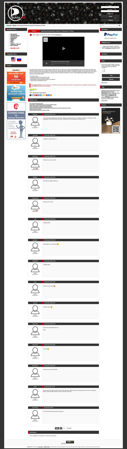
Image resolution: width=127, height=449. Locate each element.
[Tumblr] (38, 95)
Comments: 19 (58, 34)
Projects (103, 97)
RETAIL (116, 97)
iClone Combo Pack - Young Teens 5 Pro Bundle (40, 105)
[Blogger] (43, 95)
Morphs (107, 95)
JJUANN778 (35, 261)
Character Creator (110, 91)
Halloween (106, 94)
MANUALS (13, 38)
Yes (104, 70)
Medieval (103, 95)
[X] (30, 95)
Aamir (35, 386)
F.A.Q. (12, 42)
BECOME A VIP (14, 48)
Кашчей (35, 302)
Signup (111, 20)
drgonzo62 (35, 323)
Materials (114, 94)
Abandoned (104, 90)
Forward (69, 428)
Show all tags (104, 100)
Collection (114, 92)
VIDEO (12, 40)
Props (107, 97)
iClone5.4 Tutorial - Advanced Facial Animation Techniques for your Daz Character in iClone (50, 107)
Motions (111, 95)
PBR (115, 95)
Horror (110, 94)
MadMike (35, 177)
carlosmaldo (35, 407)
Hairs (102, 94)
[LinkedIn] (40, 95)
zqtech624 (35, 135)
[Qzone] (45, 95)
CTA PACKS (13, 37)
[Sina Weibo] (47, 95)
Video (38, 92)
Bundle (114, 90)
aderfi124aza (35, 365)
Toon (112, 98)
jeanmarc (35, 240)
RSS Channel (14, 45)
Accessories (109, 90)
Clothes (109, 92)
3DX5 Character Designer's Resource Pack (39, 110)
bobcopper (35, 156)
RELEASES (13, 34)
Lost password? (110, 13)
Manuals (34, 92)
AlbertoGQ (35, 344)
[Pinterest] (36, 95)
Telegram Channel (15, 44)
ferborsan (35, 114)
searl (35, 219)
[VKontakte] (49, 95)
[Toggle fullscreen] (81, 63)
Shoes (109, 98)
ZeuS (37, 34)
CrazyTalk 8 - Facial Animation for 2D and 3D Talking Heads (43, 104)
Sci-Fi (106, 98)
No (104, 71)
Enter (110, 16)
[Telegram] (32, 95)
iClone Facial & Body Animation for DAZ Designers (41, 106)
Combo (117, 92)
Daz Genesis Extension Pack (36, 103)
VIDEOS (34, 31)
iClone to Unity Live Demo (35, 109)
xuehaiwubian (35, 198)
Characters (104, 93)
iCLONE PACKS (14, 35)
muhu (35, 281)
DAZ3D (44, 92)
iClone (40, 92)
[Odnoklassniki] (51, 95)
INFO (11, 41)
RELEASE (112, 97)
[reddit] (34, 95)
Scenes (103, 98)
